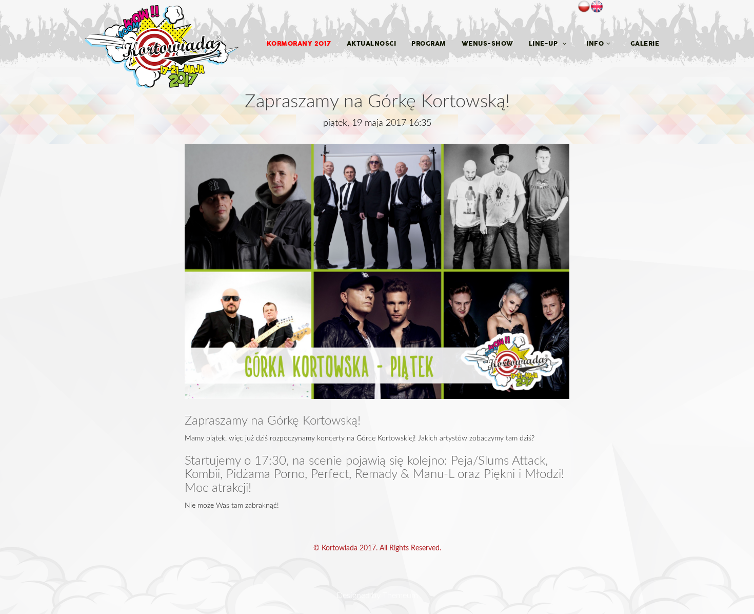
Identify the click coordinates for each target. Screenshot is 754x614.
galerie (645, 43)
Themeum (400, 595)
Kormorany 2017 (299, 43)
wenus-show (487, 43)
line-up (544, 43)
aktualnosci (371, 43)
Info (595, 43)
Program (428, 43)
